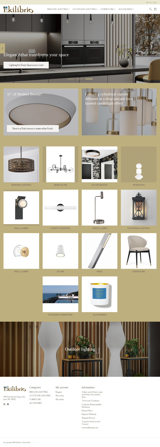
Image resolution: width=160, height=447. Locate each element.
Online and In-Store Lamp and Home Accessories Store (92, 394)
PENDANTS (139, 185)
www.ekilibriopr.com (90, 427)
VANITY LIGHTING (60, 228)
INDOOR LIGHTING (21, 185)
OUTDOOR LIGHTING (139, 228)
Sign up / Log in (151, 2)
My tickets (60, 399)
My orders (60, 395)
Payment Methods (89, 414)
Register (59, 392)
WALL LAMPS (21, 228)
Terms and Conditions (90, 400)
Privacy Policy (87, 410)
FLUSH (60, 271)
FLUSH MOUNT (100, 185)
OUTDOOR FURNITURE (60, 315)
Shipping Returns (88, 418)
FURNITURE (138, 271)
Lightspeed (34, 442)
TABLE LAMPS (99, 228)
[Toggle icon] (150, 9)
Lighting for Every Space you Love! (26, 64)
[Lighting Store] (18, 9)
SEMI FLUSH (60, 185)
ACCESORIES (99, 315)
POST (99, 271)
